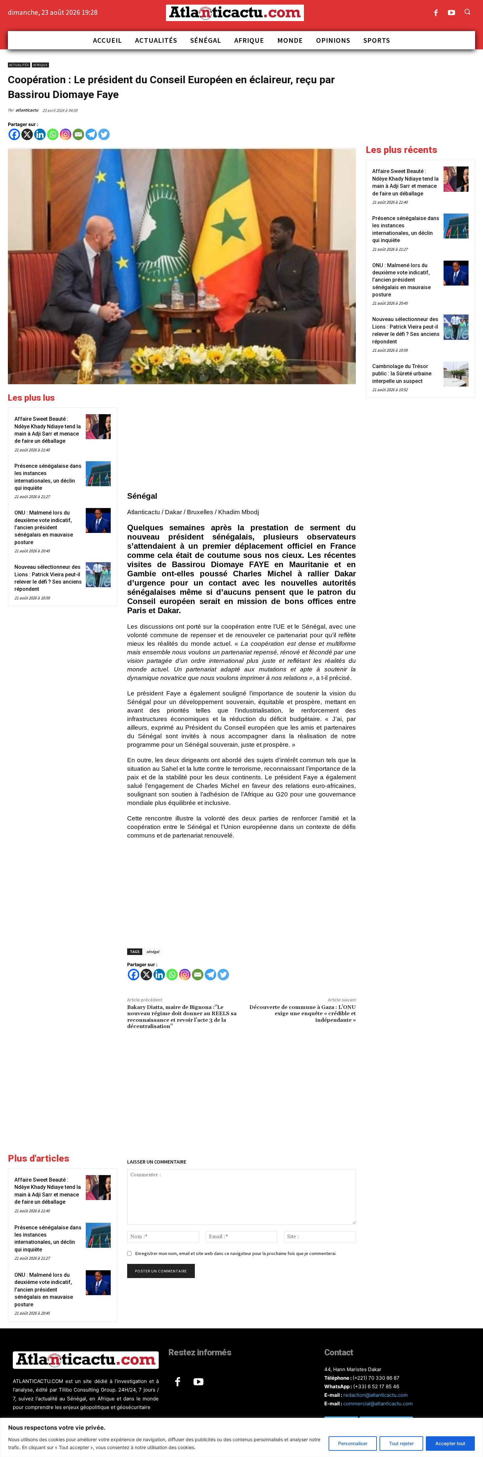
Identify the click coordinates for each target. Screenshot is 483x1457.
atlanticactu (26, 110)
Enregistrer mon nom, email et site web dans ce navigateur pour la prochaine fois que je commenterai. (235, 1253)
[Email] (78, 134)
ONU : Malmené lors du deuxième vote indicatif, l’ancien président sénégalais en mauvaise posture (43, 527)
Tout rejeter (401, 1443)
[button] (467, 11)
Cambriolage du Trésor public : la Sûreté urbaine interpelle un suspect (401, 373)
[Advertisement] (241, 439)
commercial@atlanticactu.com (378, 1403)
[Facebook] (436, 13)
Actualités (19, 65)
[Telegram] (91, 134)
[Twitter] (104, 134)
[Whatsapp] (52, 134)
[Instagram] (65, 134)
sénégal (152, 951)
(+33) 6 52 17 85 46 (376, 1386)
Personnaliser (352, 1443)
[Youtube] (452, 13)
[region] (241, 1437)
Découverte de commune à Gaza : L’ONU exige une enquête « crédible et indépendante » (302, 1013)
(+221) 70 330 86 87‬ (376, 1378)
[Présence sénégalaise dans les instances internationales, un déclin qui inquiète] (98, 473)
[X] (27, 134)
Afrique (40, 65)
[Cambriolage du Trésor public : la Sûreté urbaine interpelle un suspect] (456, 374)
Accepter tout (450, 1443)
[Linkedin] (40, 134)
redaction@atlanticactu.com (375, 1395)
